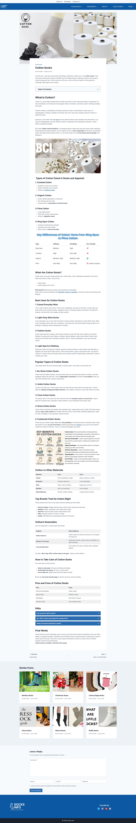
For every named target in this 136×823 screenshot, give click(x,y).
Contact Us (76, 1)
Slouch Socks (60, 731)
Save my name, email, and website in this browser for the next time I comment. (53, 786)
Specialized (38, 64)
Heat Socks (33, 656)
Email (59, 781)
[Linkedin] (102, 808)
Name (32, 781)
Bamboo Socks (27, 695)
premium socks (50, 190)
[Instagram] (110, 808)
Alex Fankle (40, 71)
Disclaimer (67, 1)
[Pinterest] (106, 808)
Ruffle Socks (94, 731)
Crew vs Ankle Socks (99, 656)
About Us (59, 1)
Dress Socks (26, 731)
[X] (98, 808)
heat (57, 119)
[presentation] (34, 681)
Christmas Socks (61, 695)
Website (85, 781)
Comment (34, 760)
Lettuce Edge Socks (96, 695)
